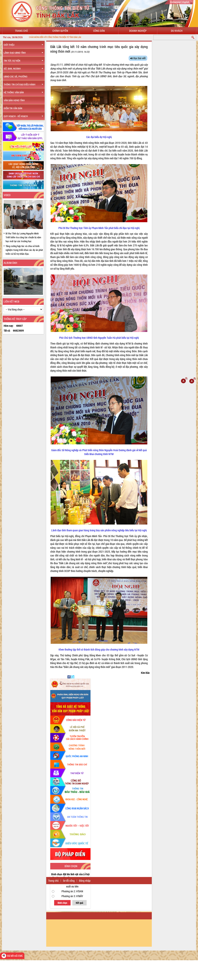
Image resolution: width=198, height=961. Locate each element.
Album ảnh (10, 263)
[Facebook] (69, 676)
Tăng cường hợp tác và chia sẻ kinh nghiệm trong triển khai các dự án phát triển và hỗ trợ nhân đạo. (24, 249)
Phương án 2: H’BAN (72, 891)
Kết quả (79, 902)
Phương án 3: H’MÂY (72, 896)
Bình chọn (62, 902)
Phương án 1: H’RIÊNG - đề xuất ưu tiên (72, 884)
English (185, 1)
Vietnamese (175, 1)
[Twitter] (72, 676)
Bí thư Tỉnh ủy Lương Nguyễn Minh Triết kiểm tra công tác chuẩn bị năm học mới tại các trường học (23, 237)
